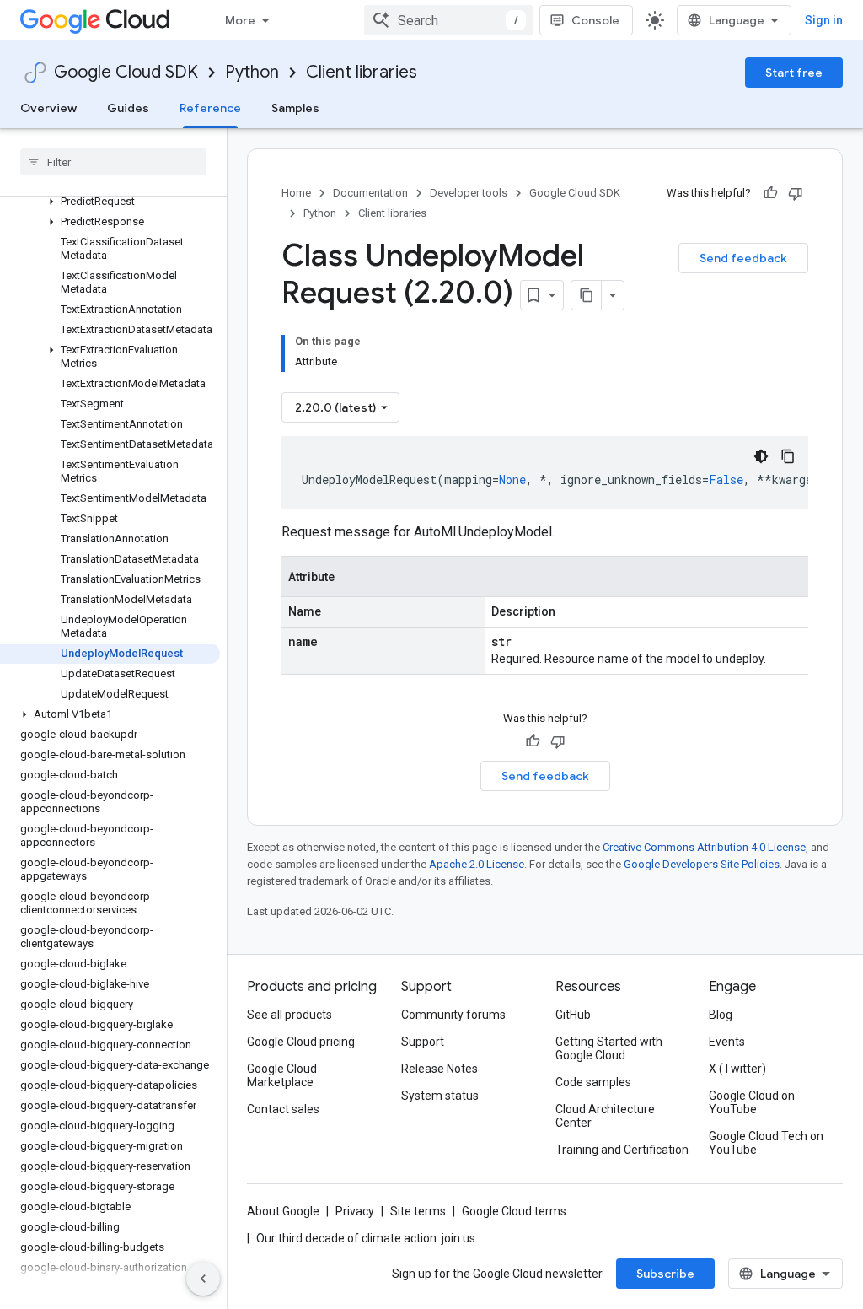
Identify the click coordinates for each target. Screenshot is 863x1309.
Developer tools (468, 192)
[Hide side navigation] (203, 1279)
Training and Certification (622, 1149)
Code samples (593, 1082)
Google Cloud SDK (126, 72)
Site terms (418, 1211)
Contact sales (283, 1109)
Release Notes (439, 1068)
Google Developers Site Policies (702, 864)
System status (440, 1095)
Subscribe (665, 1273)
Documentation (370, 192)
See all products (289, 1014)
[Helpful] (770, 193)
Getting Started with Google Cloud (608, 1048)
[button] (110, 201)
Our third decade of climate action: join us (365, 1238)
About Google (283, 1211)
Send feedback (743, 258)
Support (422, 1041)
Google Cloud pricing (301, 1041)
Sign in (824, 20)
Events (727, 1041)
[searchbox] (113, 161)
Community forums (453, 1014)
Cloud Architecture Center (605, 1115)
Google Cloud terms (514, 1211)
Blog (720, 1014)
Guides (128, 108)
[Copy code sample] (788, 456)
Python (252, 72)
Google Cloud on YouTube (752, 1102)
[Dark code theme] (761, 456)
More (240, 20)
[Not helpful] (795, 193)
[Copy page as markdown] (586, 295)
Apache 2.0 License (476, 864)
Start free (794, 72)
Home (296, 192)
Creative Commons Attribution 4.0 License (704, 847)
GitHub (573, 1014)
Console (595, 20)
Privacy (354, 1211)
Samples (295, 108)
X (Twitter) (737, 1068)
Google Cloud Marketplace (282, 1075)
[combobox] (448, 20)
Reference (210, 108)
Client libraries (361, 72)
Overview (48, 108)
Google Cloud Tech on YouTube (766, 1142)
